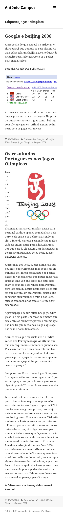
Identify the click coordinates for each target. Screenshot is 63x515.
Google (40, 139)
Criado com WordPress (40, 511)
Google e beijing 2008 (28, 36)
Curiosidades (30, 139)
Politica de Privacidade (16, 511)
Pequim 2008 (40, 142)
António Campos (20, 7)
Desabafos (29, 500)
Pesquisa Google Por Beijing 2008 (25, 68)
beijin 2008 (44, 500)
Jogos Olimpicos (46, 116)
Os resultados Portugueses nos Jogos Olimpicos (29, 159)
